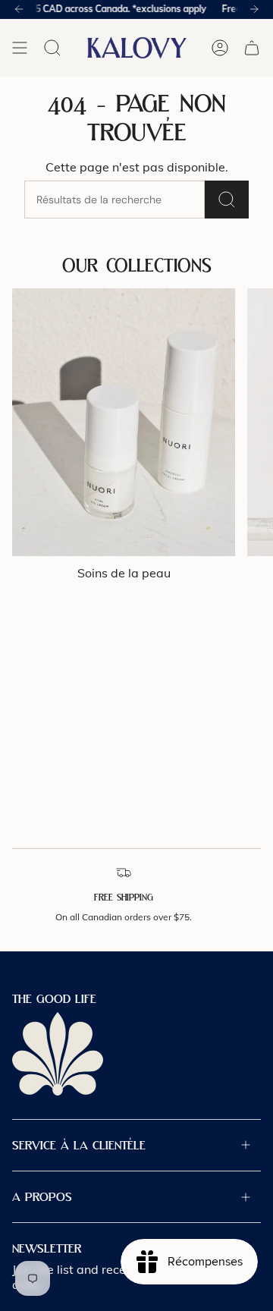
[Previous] (19, 9)
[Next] (254, 9)
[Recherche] (227, 199)
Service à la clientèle (79, 1145)
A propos (42, 1197)
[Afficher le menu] (20, 47)
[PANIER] (252, 47)
